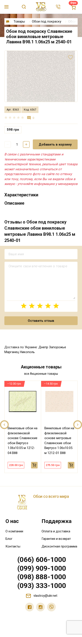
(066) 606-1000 (41, 559)
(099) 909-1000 (41, 568)
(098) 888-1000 (41, 576)
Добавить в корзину (55, 144)
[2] (32, 305)
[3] (40, 305)
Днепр (43, 347)
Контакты (12, 546)
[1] (24, 305)
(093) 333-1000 (41, 585)
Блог (8, 539)
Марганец (11, 352)
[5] (56, 305)
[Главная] (7, 21)
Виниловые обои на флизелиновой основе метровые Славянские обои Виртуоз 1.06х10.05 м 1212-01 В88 (59, 440)
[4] (48, 305)
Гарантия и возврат (56, 539)
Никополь (27, 352)
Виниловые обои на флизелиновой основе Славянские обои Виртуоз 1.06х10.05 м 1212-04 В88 (22, 440)
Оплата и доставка (56, 531)
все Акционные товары (41, 373)
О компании (14, 531)
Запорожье (57, 347)
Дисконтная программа (59, 546)
